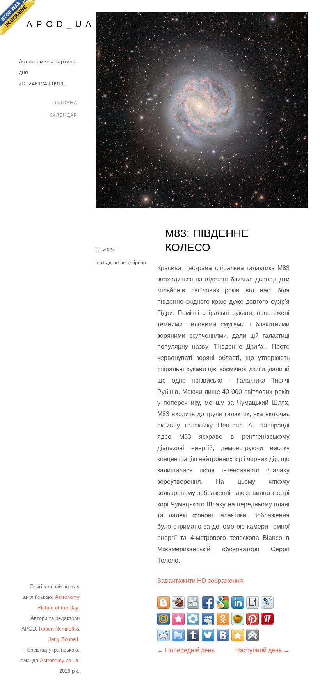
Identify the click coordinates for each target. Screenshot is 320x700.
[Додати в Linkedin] (237, 602)
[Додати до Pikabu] (237, 619)
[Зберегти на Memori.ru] (178, 619)
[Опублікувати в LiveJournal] (267, 602)
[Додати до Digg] (193, 602)
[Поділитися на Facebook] (208, 602)
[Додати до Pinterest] (252, 619)
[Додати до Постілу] (267, 619)
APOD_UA (61, 24)
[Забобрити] (178, 602)
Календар (63, 115)
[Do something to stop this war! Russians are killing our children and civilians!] (17, 17)
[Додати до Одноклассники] (223, 619)
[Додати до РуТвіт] (178, 635)
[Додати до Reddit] (163, 635)
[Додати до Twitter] (208, 635)
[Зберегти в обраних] (237, 635)
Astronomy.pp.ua (59, 660)
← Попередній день (186, 650)
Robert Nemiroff (57, 629)
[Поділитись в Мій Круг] (193, 619)
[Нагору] (252, 635)
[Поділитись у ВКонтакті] (223, 635)
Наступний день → (262, 650)
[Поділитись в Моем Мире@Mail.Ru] (163, 619)
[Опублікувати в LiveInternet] (252, 602)
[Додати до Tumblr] (193, 635)
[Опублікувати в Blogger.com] (163, 602)
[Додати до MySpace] (208, 619)
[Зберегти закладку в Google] (223, 602)
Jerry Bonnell (63, 639)
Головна (64, 102)
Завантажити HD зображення (200, 580)
